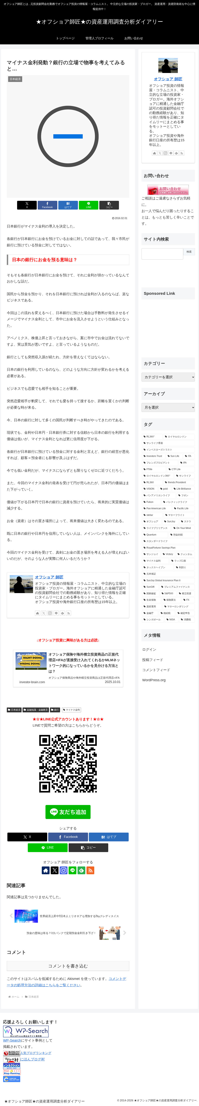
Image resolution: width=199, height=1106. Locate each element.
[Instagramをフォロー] (49, 613)
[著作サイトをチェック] (37, 613)
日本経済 (15, 709)
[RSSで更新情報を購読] (68, 613)
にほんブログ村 (32, 1059)
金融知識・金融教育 (37, 709)
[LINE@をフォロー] (56, 613)
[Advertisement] (160, 270)
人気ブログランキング (35, 1053)
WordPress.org (154, 680)
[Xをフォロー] (43, 613)
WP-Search (12, 1040)
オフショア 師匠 (49, 577)
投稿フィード (152, 660)
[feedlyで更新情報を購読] (62, 613)
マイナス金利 (73, 709)
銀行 (56, 709)
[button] (109, 205)
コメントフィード (156, 670)
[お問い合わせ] (168, 190)
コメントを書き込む (68, 966)
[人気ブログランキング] (11, 1053)
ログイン (149, 649)
